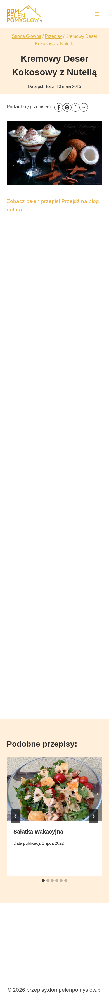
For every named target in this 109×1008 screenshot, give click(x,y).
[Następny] (93, 816)
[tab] (43, 880)
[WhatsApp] (75, 107)
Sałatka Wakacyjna (38, 832)
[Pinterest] (67, 107)
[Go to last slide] (15, 816)
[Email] (84, 107)
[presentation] (54, 789)
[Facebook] (58, 107)
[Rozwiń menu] (97, 14)
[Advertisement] (54, 458)
